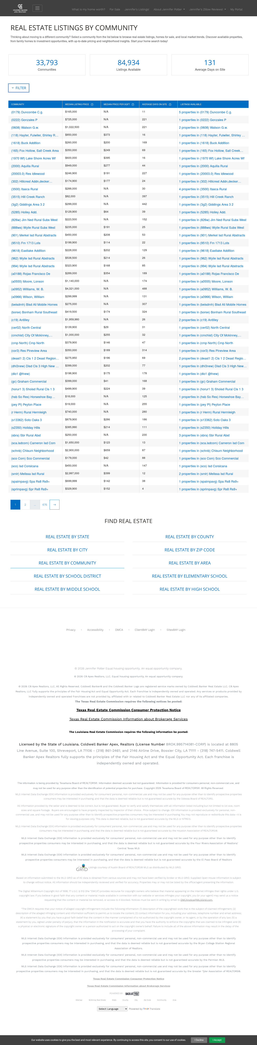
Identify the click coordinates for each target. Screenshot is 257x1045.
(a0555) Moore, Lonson (27, 281)
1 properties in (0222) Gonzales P (202, 119)
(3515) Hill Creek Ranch (28, 196)
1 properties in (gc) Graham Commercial (207, 381)
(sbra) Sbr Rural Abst (26, 435)
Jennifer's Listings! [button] (137, 9)
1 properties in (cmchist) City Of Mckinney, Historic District (208, 335)
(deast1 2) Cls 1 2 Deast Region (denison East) (33, 358)
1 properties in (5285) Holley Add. (202, 212)
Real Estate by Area (190, 563)
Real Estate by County (189, 536)
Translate (155, 1008)
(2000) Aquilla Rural (25, 165)
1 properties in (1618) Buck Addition (204, 142)
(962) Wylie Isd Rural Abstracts (33, 258)
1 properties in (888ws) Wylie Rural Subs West (211, 227)
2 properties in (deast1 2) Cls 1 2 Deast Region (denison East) (212, 358)
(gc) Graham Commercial (29, 381)
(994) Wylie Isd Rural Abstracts (33, 266)
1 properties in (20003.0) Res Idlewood (206, 173)
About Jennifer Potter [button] (168, 9)
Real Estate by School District (67, 576)
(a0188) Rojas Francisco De (30, 273)
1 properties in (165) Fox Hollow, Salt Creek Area (209, 150)
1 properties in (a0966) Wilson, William (206, 296)
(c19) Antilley (20, 319)
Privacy (71, 629)
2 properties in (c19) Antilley (198, 319)
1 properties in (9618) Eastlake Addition (206, 250)
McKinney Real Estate (97, 1000)
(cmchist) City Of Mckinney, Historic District (30, 335)
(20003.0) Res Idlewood (28, 173)
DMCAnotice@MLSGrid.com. (197, 899)
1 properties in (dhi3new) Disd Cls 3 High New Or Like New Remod (211, 366)
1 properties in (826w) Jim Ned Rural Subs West (212, 219)
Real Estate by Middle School (67, 589)
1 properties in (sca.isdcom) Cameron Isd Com (211, 442)
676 (44, 504)
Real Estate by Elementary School (189, 576)
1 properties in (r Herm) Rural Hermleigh (207, 412)
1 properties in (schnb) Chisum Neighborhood (211, 450)
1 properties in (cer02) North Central (204, 327)
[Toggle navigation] (37, 8)
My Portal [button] (236, 9)
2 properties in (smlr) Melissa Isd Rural (206, 473)
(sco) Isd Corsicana (24, 466)
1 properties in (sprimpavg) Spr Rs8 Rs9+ (208, 489)
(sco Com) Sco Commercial (30, 458)
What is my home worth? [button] (88, 9)
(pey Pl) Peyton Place (26, 404)
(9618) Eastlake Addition (28, 250)
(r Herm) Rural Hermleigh (29, 412)
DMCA (119, 629)
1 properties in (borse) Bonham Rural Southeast (212, 312)
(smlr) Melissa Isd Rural (27, 473)
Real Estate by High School (190, 589)
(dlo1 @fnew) (20, 373)
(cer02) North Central (26, 327)
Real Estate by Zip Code (190, 550)
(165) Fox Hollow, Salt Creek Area (35, 150)
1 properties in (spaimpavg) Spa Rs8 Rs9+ (209, 481)
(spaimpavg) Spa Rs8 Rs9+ (30, 481)
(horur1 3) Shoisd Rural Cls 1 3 (33, 389)
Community (161, 1000)
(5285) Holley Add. (24, 212)
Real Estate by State (67, 536)
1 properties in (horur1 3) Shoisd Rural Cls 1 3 (211, 389)
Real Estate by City (67, 550)
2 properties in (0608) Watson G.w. (203, 127)
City (136, 1000)
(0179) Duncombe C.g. (27, 112)
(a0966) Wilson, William (27, 296)
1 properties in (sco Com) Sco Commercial (208, 458)
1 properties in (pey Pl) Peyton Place (204, 404)
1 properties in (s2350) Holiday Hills (204, 427)
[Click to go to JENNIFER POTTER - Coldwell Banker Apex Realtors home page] (23, 8)
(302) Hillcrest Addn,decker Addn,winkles (30, 181)
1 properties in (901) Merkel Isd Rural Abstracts (212, 235)
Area (174, 1000)
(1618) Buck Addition (25, 142)
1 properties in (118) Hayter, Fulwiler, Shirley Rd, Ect (213, 135)
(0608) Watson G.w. (25, 127)
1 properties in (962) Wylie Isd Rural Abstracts (211, 258)
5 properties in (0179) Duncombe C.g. (205, 112)
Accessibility (95, 629)
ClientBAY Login (145, 629)
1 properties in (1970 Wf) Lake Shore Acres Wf (211, 158)
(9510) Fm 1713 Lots (25, 242)
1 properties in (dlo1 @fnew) (199, 373)
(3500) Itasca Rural (24, 189)
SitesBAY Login (176, 629)
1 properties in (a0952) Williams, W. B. (206, 289)
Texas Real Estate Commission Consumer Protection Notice (128, 710)
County (125, 1000)
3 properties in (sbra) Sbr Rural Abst (204, 435)
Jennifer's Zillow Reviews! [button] (206, 9)
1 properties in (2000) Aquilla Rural (203, 165)
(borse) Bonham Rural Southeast (34, 312)
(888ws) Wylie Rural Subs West (33, 227)
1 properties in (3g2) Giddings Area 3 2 (206, 204)
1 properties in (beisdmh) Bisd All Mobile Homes (212, 304)
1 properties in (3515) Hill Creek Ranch (206, 196)
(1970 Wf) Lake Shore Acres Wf (33, 158)
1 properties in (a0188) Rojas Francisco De (209, 273)
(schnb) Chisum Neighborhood (32, 450)
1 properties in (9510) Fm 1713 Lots (204, 242)
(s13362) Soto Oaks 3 (26, 419)
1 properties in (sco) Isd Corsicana (203, 466)
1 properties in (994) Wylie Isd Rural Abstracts (211, 266)
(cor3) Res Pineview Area (29, 350)
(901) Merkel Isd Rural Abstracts (33, 235)
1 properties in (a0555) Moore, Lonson (206, 281)
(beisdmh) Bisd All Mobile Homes (34, 304)
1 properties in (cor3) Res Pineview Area (207, 350)
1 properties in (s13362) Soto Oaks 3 (205, 419)
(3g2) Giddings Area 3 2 (28, 204)
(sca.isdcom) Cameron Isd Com (33, 442)
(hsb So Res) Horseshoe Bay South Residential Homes (31, 396)
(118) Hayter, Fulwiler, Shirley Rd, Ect (34, 135)
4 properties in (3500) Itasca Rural (203, 189)
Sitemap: (79, 1000)
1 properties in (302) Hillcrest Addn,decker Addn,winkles (208, 181)
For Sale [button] (115, 9)
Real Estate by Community (67, 563)
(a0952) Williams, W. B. (27, 289)
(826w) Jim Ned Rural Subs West (34, 219)
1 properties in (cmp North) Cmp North (206, 342)
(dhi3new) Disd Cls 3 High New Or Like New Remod (35, 366)
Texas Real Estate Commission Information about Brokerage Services (128, 985)
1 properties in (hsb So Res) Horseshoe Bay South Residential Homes (210, 396)
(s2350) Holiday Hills (25, 427)
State (114, 1000)
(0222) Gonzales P (24, 119)
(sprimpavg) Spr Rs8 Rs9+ (29, 489)
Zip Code (147, 1000)
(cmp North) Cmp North (27, 342)
